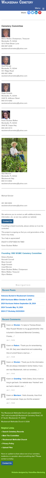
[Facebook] (28, 12)
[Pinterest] (39, 12)
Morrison (17, 395)
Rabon (16, 345)
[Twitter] (32, 12)
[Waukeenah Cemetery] (17, 2)
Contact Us (7, 221)
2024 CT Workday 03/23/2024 (12, 311)
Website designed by (28, 472)
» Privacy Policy (7, 443)
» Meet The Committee (10, 435)
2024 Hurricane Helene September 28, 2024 (18, 303)
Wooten (17, 325)
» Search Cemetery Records (12, 431)
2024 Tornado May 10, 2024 (12, 307)
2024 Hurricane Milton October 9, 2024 (16, 299)
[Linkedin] (36, 12)
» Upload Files (7, 447)
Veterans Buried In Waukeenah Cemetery (17, 295)
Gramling (17, 378)
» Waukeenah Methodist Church (14, 439)
